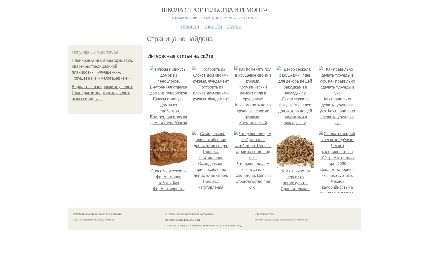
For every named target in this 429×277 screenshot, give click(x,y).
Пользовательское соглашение (196, 213)
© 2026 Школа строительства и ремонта (97, 213)
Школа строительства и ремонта (214, 9)
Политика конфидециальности (182, 219)
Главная (190, 26)
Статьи (233, 26)
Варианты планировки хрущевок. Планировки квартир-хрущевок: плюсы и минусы (102, 93)
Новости (213, 26)
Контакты (169, 213)
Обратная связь (264, 213)
